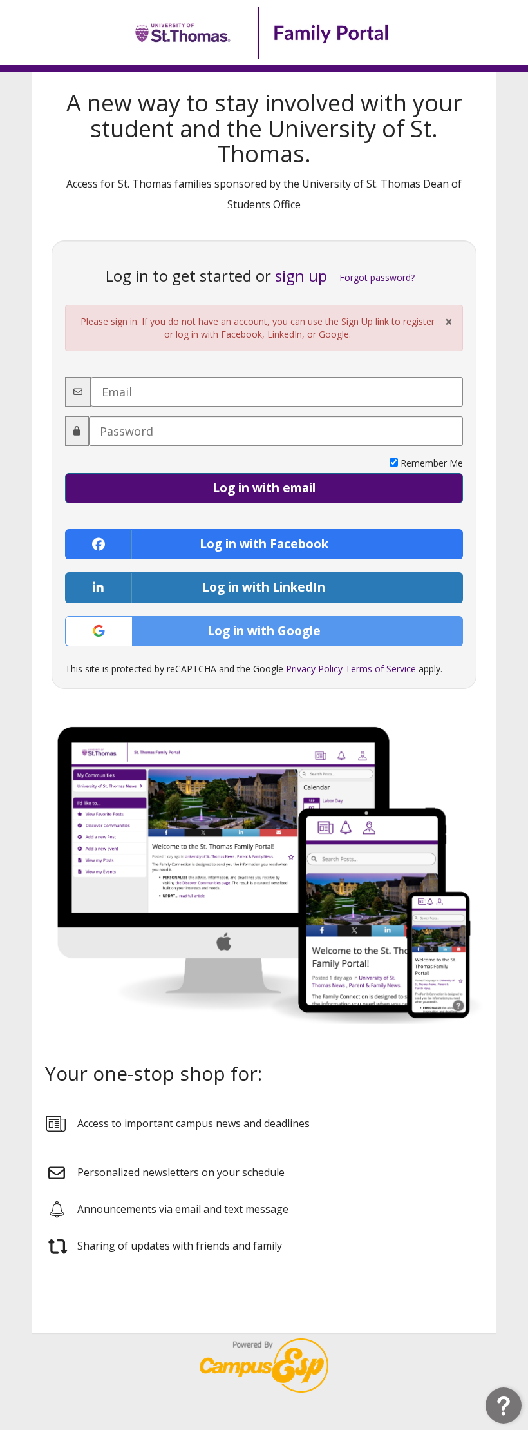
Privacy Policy (314, 668)
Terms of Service (380, 668)
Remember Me (430, 463)
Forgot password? (377, 277)
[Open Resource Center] (504, 1405)
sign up (301, 275)
